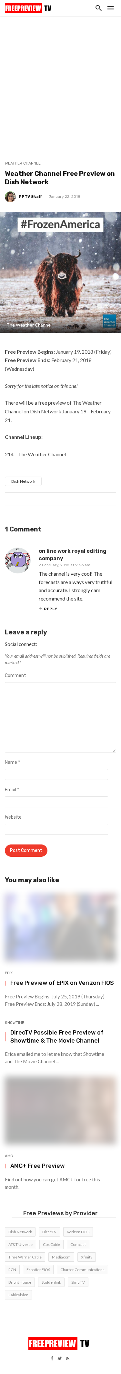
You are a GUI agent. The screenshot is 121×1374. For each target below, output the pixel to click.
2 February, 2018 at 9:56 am (64, 565)
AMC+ (10, 1156)
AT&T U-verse (20, 1244)
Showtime (14, 1022)
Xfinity (86, 1257)
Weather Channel (23, 163)
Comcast (78, 1244)
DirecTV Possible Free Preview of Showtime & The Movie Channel (57, 1036)
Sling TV (78, 1282)
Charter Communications (82, 1269)
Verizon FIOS (78, 1231)
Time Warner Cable (25, 1257)
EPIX (9, 973)
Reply (50, 609)
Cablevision (18, 1294)
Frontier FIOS (38, 1269)
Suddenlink (51, 1282)
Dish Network (23, 481)
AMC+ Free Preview (37, 1165)
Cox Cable (51, 1244)
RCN (12, 1269)
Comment (15, 675)
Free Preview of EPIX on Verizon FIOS (62, 982)
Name (12, 762)
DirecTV (49, 1231)
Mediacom (61, 1257)
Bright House (19, 1282)
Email (12, 790)
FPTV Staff (30, 196)
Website (13, 817)
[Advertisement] (60, 79)
